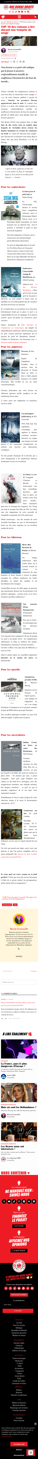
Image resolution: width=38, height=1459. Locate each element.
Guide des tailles (19, 1381)
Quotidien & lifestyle (19, 1330)
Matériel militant (19, 1405)
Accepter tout (19, 1444)
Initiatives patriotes (8, 1105)
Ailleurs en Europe (19, 1350)
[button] (35, 1424)
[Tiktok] (16, 11)
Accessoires (19, 1368)
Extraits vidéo (19, 1343)
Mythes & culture (12, 22)
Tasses (19, 1373)
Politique (4, 1061)
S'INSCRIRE (18, 1311)
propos (19, 1418)
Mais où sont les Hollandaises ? (18, 1107)
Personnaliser (19, 1455)
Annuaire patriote (19, 1410)
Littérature (7, 905)
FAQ (19, 1378)
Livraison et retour (19, 1383)
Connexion (33, 971)
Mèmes (19, 1390)
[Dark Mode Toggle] (30, 1452)
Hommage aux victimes (19, 1408)
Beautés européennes (19, 1395)
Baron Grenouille (14, 49)
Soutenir (19, 1226)
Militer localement (19, 1403)
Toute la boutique (19, 1358)
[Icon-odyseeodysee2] (25, 11)
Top (15, 905)
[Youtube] (19, 11)
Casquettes (20, 1371)
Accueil (3, 22)
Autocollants (20, 1376)
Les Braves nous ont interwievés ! (12, 1147)
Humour (19, 1392)
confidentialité (7, 1436)
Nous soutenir (19, 1420)
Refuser (19, 1450)
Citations (19, 1345)
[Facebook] (28, 11)
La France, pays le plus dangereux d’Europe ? (14, 1064)
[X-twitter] (10, 11)
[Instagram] (13, 11)
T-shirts (20, 1363)
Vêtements (19, 1361)
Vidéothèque (19, 1348)
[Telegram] (22, 11)
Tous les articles (19, 1325)
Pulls (20, 1366)
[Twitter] (18, 949)
